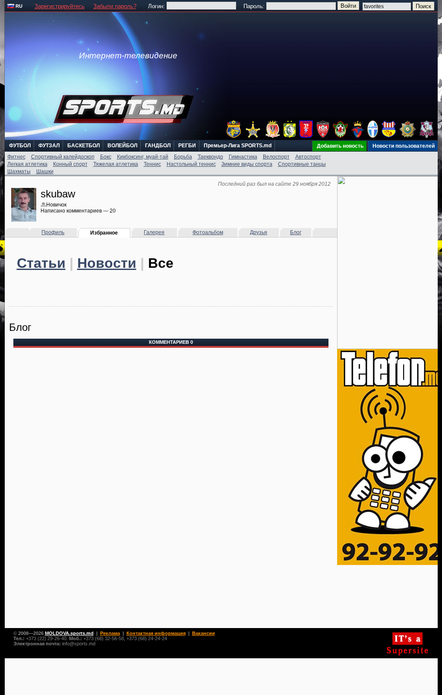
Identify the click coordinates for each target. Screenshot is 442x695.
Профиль (52, 232)
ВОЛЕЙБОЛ (122, 146)
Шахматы (19, 171)
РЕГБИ (187, 146)
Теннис (152, 164)
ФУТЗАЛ (49, 146)
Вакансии (203, 633)
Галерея (154, 232)
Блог (295, 232)
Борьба (183, 157)
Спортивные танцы (302, 164)
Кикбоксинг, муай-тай (142, 157)
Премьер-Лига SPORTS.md (238, 146)
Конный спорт (70, 164)
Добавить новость (340, 146)
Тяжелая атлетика (115, 164)
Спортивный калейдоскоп (63, 157)
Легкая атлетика (27, 164)
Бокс (105, 157)
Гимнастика (243, 157)
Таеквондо (210, 157)
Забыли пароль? (114, 6)
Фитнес (16, 157)
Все (161, 263)
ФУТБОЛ (20, 146)
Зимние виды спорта (246, 164)
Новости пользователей (404, 146)
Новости (106, 263)
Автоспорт (308, 157)
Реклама (110, 633)
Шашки (45, 171)
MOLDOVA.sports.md (69, 633)
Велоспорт (276, 157)
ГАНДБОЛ (157, 146)
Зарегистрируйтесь (60, 6)
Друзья (258, 232)
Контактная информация (156, 633)
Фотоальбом (208, 232)
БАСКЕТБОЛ (83, 146)
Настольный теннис (191, 164)
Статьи (41, 263)
